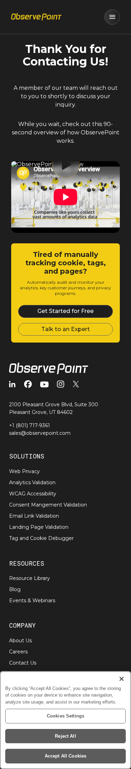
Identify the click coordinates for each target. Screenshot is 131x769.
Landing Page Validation (38, 527)
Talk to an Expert (65, 329)
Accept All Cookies (65, 756)
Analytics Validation (32, 482)
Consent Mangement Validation (48, 505)
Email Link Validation (34, 516)
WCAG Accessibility (32, 494)
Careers (18, 652)
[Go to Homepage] (36, 17)
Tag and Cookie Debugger (41, 538)
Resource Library (29, 578)
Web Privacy (24, 471)
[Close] (121, 678)
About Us (20, 640)
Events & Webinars (32, 600)
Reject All (65, 736)
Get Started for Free (65, 311)
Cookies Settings (65, 716)
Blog (15, 589)
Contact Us (22, 663)
